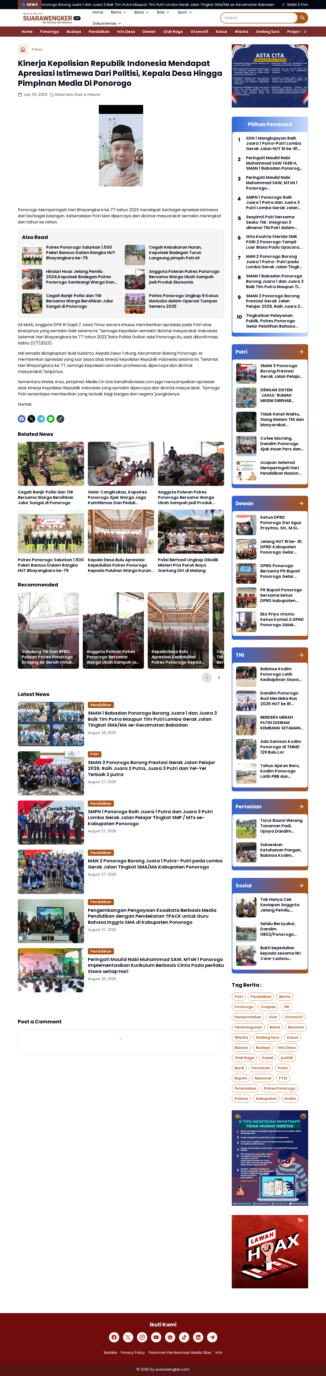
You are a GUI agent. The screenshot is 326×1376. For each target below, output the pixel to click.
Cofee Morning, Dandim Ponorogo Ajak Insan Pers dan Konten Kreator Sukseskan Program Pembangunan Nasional (281, 444)
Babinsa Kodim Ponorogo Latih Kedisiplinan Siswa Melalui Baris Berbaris (279, 674)
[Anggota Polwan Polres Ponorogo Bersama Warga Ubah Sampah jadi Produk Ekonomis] (135, 279)
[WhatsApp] (51, 419)
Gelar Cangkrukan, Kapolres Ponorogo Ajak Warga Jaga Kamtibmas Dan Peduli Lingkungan (117, 497)
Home (98, 12)
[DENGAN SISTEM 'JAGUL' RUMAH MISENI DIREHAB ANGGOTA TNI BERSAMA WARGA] (246, 398)
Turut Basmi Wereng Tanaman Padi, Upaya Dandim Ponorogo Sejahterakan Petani (281, 826)
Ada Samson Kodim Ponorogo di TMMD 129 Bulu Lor (280, 747)
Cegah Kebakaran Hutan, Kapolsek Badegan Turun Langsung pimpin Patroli (175, 253)
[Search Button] (302, 18)
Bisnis (139, 12)
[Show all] (301, 352)
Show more (121, 1005)
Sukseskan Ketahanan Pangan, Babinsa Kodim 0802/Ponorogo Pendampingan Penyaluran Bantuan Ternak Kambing (281, 850)
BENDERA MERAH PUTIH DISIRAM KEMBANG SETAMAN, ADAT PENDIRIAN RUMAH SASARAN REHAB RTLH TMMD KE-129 (280, 723)
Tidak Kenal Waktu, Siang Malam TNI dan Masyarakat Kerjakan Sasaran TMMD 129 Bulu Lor (282, 420)
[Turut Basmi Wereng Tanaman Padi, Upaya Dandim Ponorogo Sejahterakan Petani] (246, 828)
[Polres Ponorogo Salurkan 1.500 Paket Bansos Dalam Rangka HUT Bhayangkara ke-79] (32, 255)
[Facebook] (21, 419)
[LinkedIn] (198, 1337)
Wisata (241, 31)
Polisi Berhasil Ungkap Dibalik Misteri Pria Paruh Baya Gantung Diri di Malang (188, 565)
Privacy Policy (133, 1352)
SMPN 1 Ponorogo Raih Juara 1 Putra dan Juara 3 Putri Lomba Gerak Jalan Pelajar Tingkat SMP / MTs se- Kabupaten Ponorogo (150, 817)
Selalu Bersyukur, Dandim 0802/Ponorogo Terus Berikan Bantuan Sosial (278, 929)
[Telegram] (41, 419)
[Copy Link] (60, 419)
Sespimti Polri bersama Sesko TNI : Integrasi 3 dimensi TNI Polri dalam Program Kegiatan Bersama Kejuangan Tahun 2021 (274, 222)
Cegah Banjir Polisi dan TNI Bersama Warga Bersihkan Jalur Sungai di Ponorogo (79, 301)
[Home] (23, 49)
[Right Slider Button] (303, 31)
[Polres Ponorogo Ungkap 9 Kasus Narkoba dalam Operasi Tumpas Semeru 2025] (135, 303)
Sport (182, 12)
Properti (295, 31)
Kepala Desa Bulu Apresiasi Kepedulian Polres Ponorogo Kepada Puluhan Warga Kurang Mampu (121, 565)
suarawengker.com (172, 1369)
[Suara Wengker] (51, 17)
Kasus (221, 31)
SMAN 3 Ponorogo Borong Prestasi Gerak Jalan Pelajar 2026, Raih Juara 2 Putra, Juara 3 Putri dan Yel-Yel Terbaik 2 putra (151, 768)
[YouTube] (156, 1337)
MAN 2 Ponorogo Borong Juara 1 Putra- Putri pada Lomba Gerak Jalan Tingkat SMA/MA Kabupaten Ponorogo (155, 864)
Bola (161, 12)
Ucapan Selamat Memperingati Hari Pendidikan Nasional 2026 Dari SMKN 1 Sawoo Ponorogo (281, 468)
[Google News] (170, 1337)
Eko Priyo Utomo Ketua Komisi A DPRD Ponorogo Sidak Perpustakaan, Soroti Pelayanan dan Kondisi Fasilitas (282, 619)
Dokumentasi (104, 23)
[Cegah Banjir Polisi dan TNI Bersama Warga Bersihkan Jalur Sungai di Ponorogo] (32, 303)
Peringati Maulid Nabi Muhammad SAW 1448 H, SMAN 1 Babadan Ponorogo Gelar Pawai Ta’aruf (274, 163)
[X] (31, 419)
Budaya (74, 31)
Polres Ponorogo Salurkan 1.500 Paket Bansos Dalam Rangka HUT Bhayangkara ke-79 (80, 253)
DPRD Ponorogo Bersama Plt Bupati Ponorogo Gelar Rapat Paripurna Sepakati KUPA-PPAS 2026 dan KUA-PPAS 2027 (282, 571)
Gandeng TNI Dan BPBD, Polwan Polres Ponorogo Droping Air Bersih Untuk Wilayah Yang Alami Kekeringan (47, 657)
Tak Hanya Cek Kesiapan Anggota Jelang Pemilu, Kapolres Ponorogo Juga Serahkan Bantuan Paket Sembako (280, 905)
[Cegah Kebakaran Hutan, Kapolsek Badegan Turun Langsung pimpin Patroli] (135, 255)
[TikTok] (184, 1337)
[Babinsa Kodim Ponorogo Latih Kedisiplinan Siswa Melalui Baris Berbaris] (246, 676)
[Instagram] (142, 1337)
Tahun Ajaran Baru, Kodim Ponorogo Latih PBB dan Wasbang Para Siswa (280, 771)
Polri (94, 754)
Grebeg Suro (268, 31)
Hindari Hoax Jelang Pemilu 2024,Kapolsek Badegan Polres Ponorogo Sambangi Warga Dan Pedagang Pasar (80, 277)
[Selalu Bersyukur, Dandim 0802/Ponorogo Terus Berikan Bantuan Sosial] (246, 931)
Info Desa (126, 31)
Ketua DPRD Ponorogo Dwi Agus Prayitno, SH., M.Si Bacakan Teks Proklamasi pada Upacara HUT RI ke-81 (280, 523)
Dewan (149, 31)
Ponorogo (49, 31)
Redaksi (110, 1352)
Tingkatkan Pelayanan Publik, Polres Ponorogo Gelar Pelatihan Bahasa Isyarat (270, 321)
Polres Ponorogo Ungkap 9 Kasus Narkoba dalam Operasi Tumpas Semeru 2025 (183, 301)
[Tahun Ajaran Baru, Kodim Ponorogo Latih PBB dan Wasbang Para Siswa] (246, 773)
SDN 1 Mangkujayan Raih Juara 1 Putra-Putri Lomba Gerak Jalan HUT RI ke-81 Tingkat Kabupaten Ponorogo (273, 144)
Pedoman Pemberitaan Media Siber (180, 1352)
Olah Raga (173, 31)
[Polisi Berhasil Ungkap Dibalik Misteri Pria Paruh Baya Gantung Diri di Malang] (191, 532)
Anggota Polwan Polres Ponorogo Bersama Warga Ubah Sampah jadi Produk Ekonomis (184, 277)
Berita (116, 12)
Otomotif (199, 31)
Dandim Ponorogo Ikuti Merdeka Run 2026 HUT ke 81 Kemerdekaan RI (279, 698)
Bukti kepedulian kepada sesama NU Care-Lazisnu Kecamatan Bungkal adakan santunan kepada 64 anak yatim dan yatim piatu (281, 953)
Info (218, 1352)
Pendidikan (99, 31)
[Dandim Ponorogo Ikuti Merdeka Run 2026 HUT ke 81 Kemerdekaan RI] (246, 701)
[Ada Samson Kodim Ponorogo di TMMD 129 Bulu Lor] (246, 749)
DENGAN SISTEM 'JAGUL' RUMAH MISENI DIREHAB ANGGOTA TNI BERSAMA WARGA (278, 395)
